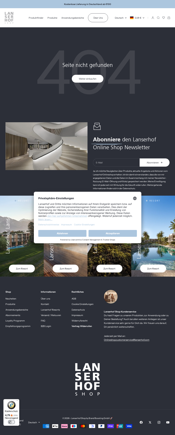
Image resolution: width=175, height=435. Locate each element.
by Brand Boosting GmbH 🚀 (99, 418)
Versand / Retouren (51, 315)
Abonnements (12, 315)
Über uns (45, 298)
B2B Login (46, 326)
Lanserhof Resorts (50, 309)
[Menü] (17, 401)
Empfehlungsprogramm (17, 326)
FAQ (43, 320)
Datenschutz (78, 309)
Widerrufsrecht (80, 320)
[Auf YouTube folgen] (168, 422)
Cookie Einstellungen (82, 304)
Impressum (77, 315)
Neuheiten (10, 298)
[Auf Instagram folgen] (159, 422)
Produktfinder (36, 17)
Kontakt (45, 304)
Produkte (52, 17)
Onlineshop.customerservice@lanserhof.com (126, 339)
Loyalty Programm (15, 320)
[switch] (11, 422)
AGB (74, 298)
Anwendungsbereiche (72, 17)
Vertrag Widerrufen (82, 326)
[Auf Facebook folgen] (141, 422)
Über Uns (98, 17)
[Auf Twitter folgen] (150, 422)
